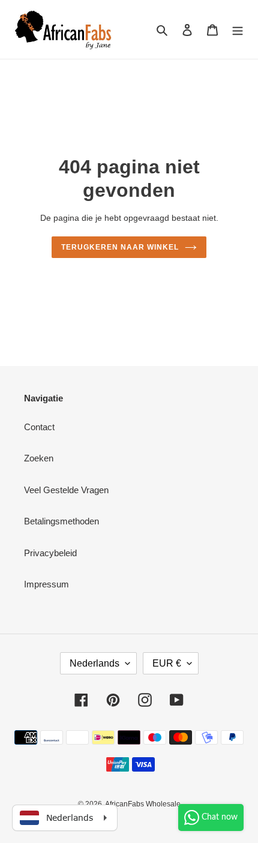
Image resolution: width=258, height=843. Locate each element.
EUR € (166, 663)
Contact (39, 427)
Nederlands (94, 663)
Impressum (46, 584)
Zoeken (38, 458)
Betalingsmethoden (61, 521)
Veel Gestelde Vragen (66, 490)
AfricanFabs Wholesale (143, 804)
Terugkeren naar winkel (119, 247)
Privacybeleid (50, 553)
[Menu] (237, 30)
